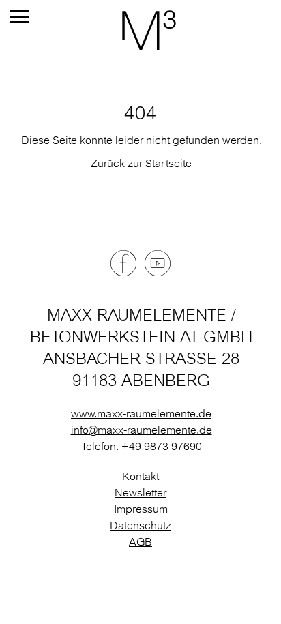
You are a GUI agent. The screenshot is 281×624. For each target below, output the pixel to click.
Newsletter (140, 492)
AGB (140, 541)
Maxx (140, 30)
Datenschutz (140, 525)
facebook (123, 263)
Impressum (141, 509)
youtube (157, 263)
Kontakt (140, 476)
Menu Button (19, 16)
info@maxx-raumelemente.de (141, 430)
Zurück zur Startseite (141, 163)
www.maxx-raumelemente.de (141, 413)
